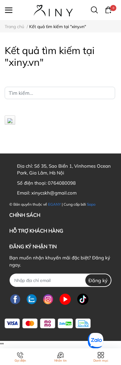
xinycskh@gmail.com (54, 193)
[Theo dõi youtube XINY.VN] (65, 299)
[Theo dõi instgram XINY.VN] (48, 299)
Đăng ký (98, 280)
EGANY (54, 204)
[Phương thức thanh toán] (48, 323)
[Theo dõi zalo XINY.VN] (32, 299)
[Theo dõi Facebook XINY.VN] (15, 299)
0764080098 (62, 183)
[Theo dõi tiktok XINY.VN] (82, 299)
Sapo (91, 204)
